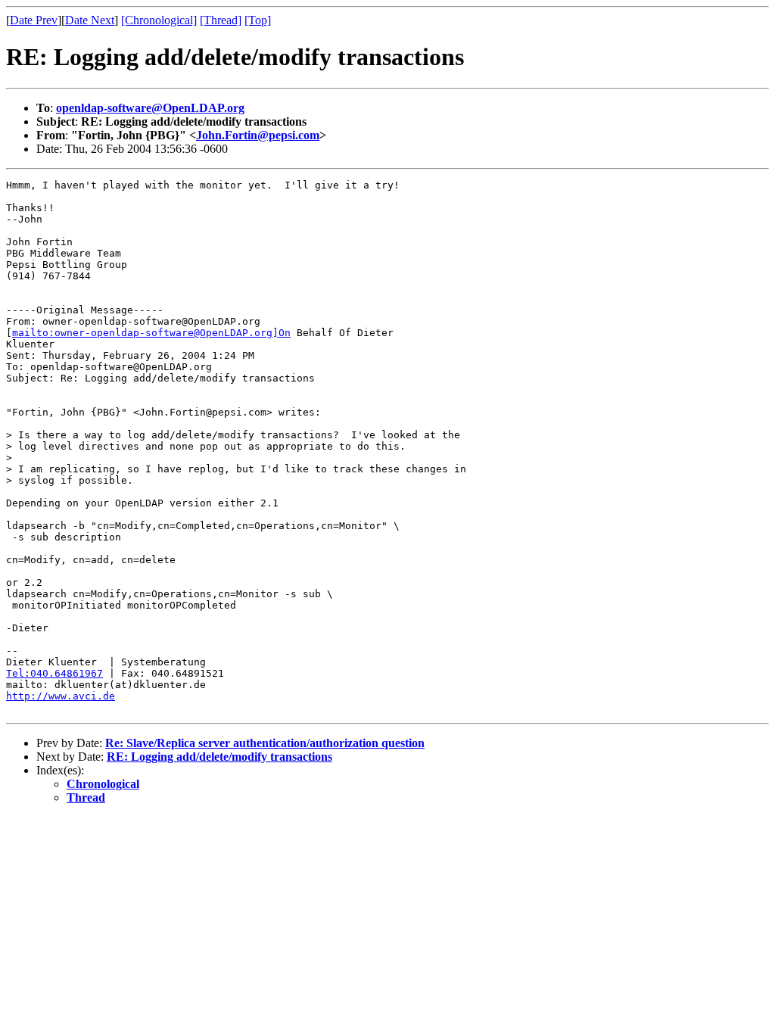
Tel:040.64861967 (54, 673)
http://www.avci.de (60, 696)
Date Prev (34, 20)
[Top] (257, 20)
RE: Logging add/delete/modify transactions (219, 756)
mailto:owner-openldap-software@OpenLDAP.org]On (151, 332)
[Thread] (220, 20)
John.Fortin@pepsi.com (257, 135)
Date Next (89, 20)
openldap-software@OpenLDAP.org (150, 107)
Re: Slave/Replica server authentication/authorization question (265, 743)
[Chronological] (159, 20)
